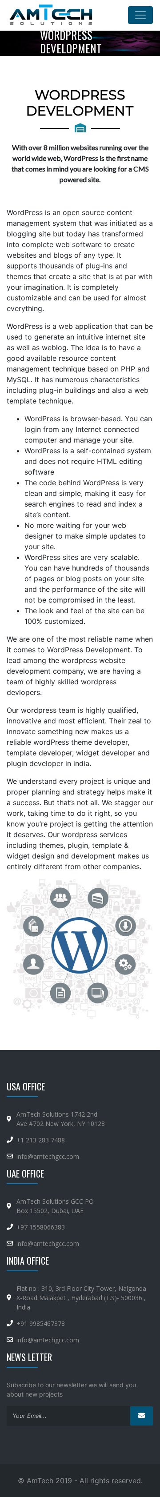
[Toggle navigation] (140, 15)
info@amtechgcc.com (47, 1156)
